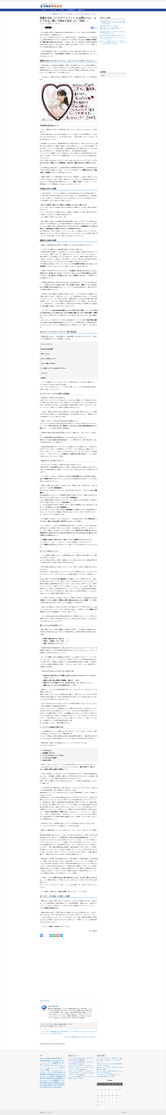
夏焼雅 (51, 1074)
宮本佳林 (56, 1074)
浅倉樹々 (57, 1081)
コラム (62, 10)
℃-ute (61, 1061)
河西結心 (51, 1080)
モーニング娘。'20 (47, 1072)
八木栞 (63, 1072)
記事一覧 (55, 1006)
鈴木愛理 (54, 1087)
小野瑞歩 (51, 1076)
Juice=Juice (45, 1060)
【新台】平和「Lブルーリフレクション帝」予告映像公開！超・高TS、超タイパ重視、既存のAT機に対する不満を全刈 (113, 22)
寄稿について (62, 1026)
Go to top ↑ (123, 1112)
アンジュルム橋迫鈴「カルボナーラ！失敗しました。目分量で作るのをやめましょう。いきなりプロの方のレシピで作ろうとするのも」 (114, 42)
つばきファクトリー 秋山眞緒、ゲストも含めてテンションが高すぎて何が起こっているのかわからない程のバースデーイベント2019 (81, 1067)
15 (116, 1092)
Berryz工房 (43, 1058)
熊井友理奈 (44, 1083)
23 (120, 1095)
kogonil (58, 23)
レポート (71, 10)
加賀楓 (47, 1074)
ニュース (53, 10)
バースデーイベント (56, 1068)
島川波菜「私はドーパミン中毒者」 (110, 26)
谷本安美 (60, 1085)
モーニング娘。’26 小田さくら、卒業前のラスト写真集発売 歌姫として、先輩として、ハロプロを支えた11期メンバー (109, 1060)
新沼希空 (59, 1078)
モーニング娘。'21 (55, 1070)
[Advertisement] (53, 950)
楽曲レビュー (82, 10)
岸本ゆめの (50, 1078)
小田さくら (45, 1076)
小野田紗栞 (59, 1076)
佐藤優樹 (59, 1072)
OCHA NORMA (55, 1061)
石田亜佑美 (62, 1082)
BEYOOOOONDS (54, 1058)
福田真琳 (42, 1085)
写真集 (42, 1074)
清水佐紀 (63, 1080)
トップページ (43, 14)
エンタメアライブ (47, 1112)
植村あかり (46, 1081)
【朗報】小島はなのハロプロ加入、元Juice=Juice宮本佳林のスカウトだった (113, 32)
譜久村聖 (54, 1085)
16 (120, 1092)
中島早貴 (54, 1072)
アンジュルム (56, 1065)
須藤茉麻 (58, 1087)
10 (98, 1092)
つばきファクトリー (52, 1064)
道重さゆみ (47, 1000)
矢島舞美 (56, 1083)
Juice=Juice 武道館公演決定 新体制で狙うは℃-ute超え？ (81, 1037)
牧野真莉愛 (50, 1082)
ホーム (44, 10)
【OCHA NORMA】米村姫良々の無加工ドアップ (113, 35)
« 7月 (98, 1105)
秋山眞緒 (48, 1085)
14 (112, 1092)
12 (105, 1092)
